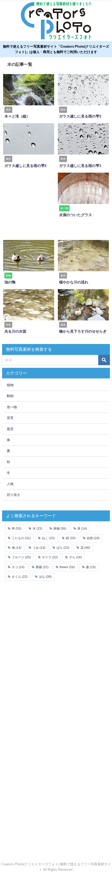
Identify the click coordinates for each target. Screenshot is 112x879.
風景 (10, 429)
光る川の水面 (15, 331)
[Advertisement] (44, 204)
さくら (20, 576)
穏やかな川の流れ (73, 282)
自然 (93, 538)
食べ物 (12, 407)
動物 (10, 396)
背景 (10, 418)
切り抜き (13, 494)
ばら (63, 547)
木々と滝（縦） (17, 116)
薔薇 (42, 567)
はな (45, 576)
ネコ (18, 567)
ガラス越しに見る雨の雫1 (80, 165)
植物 (10, 385)
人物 (10, 484)
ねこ (48, 538)
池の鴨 (9, 282)
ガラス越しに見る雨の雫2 (25, 165)
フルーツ (21, 557)
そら (75, 557)
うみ (39, 547)
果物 (59, 528)
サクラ (50, 557)
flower (67, 567)
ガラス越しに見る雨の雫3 (80, 116)
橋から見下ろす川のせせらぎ (83, 331)
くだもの (21, 538)
